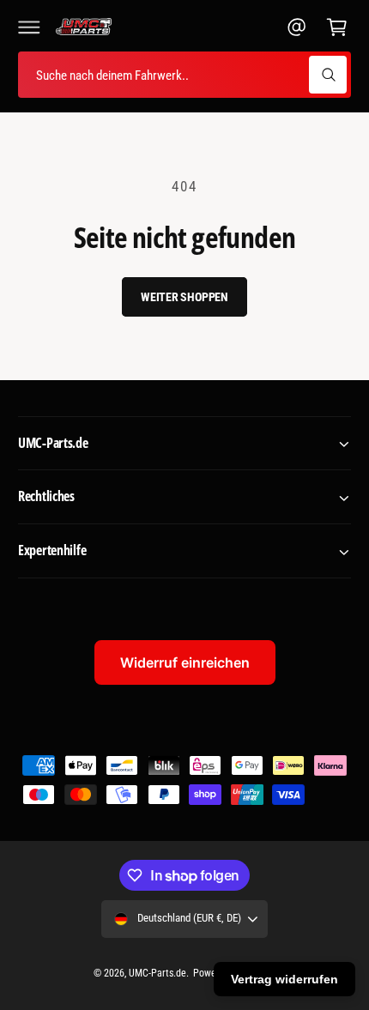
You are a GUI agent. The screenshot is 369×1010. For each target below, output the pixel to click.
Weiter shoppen (184, 297)
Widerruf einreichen (185, 662)
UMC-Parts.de (157, 973)
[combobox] (184, 75)
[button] (29, 26)
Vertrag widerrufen (284, 979)
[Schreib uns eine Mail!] (297, 26)
